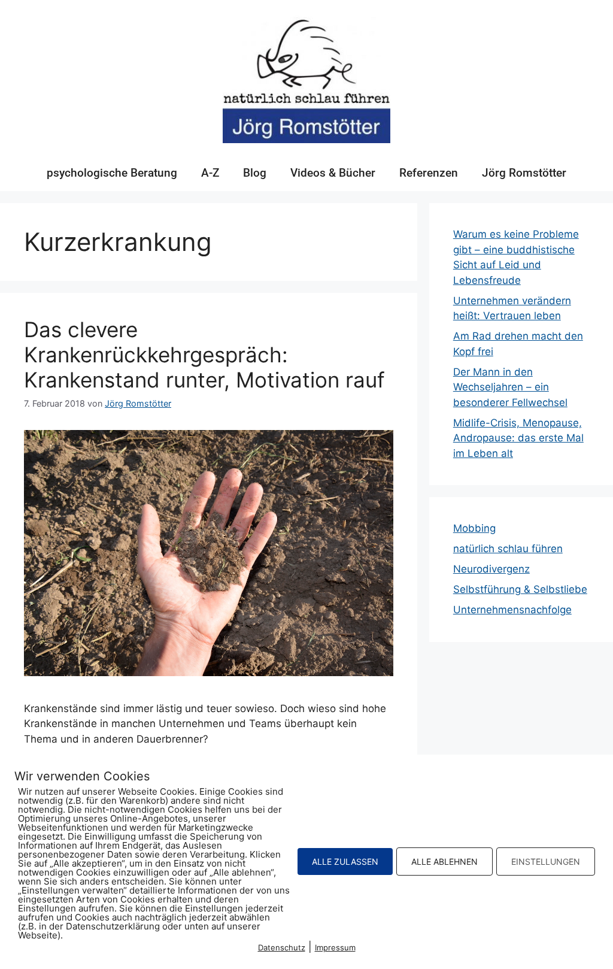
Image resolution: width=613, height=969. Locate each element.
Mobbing (474, 528)
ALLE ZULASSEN (345, 861)
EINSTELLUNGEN (545, 861)
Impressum (335, 947)
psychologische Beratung (112, 173)
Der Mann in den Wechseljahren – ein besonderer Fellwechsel (510, 387)
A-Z (210, 173)
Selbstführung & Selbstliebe (520, 589)
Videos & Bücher (332, 173)
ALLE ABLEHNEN (444, 861)
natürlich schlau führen (508, 549)
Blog (254, 173)
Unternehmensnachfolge (512, 610)
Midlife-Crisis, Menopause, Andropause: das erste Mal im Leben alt (518, 438)
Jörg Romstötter (524, 173)
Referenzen (428, 173)
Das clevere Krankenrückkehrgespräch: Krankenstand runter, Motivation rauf (204, 354)
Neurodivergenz (491, 569)
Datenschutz (281, 947)
